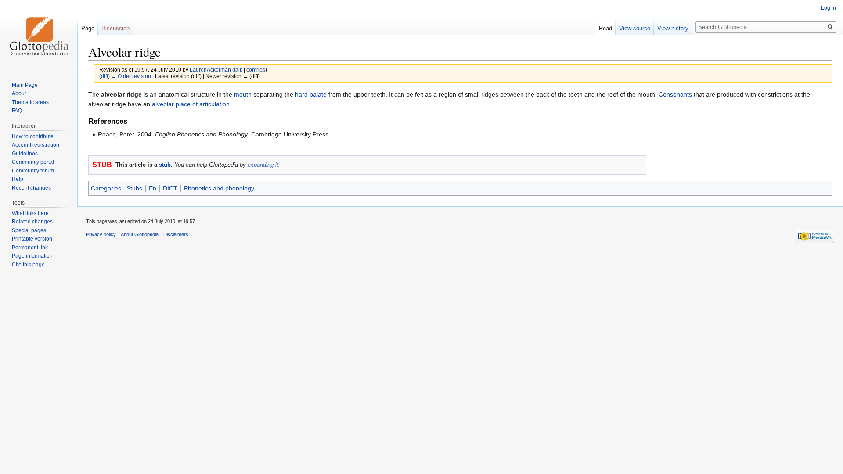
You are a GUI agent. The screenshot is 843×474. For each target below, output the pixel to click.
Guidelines (25, 154)
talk (238, 69)
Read (605, 28)
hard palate (311, 94)
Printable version (32, 239)
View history (672, 28)
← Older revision (131, 76)
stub (165, 165)
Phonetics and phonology (219, 188)
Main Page (25, 85)
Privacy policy (101, 234)
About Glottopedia (140, 234)
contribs (255, 69)
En (152, 188)
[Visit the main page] (39, 35)
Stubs (134, 188)
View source (634, 28)
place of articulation (203, 104)
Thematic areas (30, 102)
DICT (170, 188)
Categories (106, 188)
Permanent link (30, 247)
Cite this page (28, 265)
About (19, 93)
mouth (243, 94)
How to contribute (33, 136)
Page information (32, 256)
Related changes (32, 222)
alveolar (163, 104)
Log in (828, 8)
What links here (30, 213)
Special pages (29, 230)
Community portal (33, 162)
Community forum (33, 171)
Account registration (35, 145)
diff (104, 76)
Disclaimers (175, 234)
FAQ (17, 111)
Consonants (675, 94)
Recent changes (31, 188)
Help (17, 179)
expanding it (263, 165)
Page (87, 28)
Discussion (115, 28)
